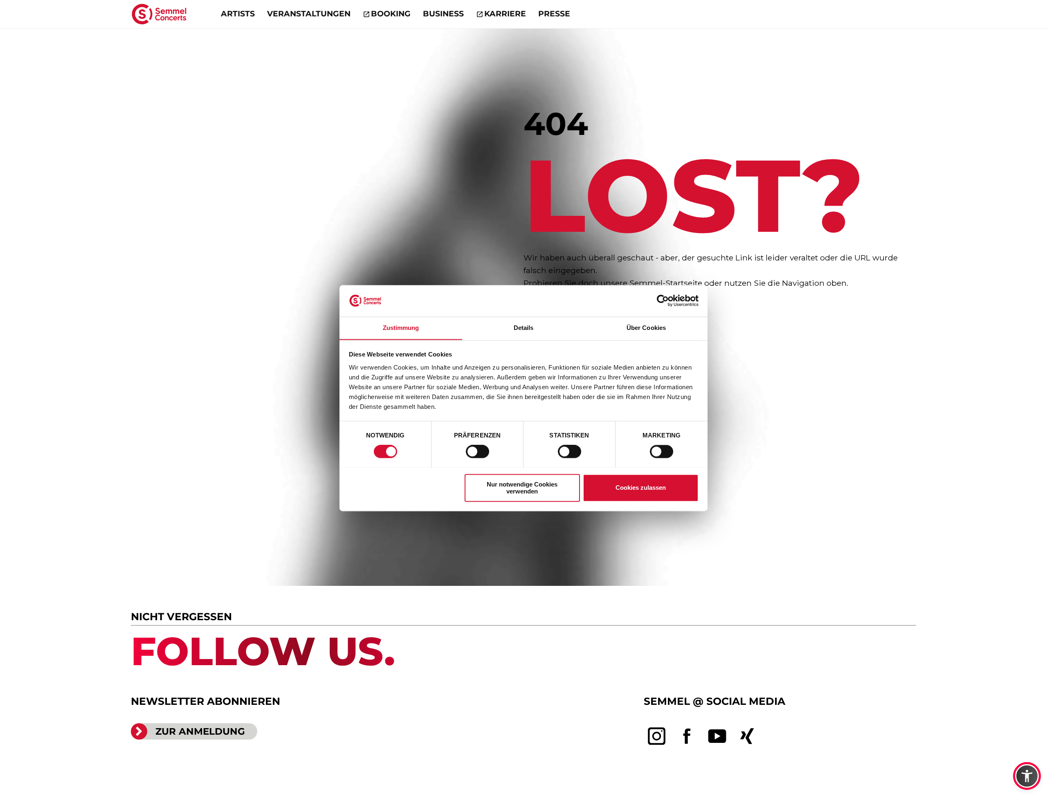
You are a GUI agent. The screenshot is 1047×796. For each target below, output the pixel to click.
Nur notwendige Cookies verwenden (522, 488)
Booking (391, 13)
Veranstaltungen (308, 13)
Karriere (505, 13)
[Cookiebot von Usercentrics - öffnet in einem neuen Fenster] (663, 300)
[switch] (477, 451)
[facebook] (687, 736)
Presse (554, 13)
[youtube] (717, 736)
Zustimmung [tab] (401, 327)
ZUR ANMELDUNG (200, 731)
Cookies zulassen (641, 487)
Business (443, 13)
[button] (1027, 776)
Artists (238, 13)
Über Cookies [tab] (646, 327)
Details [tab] (524, 327)
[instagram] (657, 736)
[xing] (747, 736)
